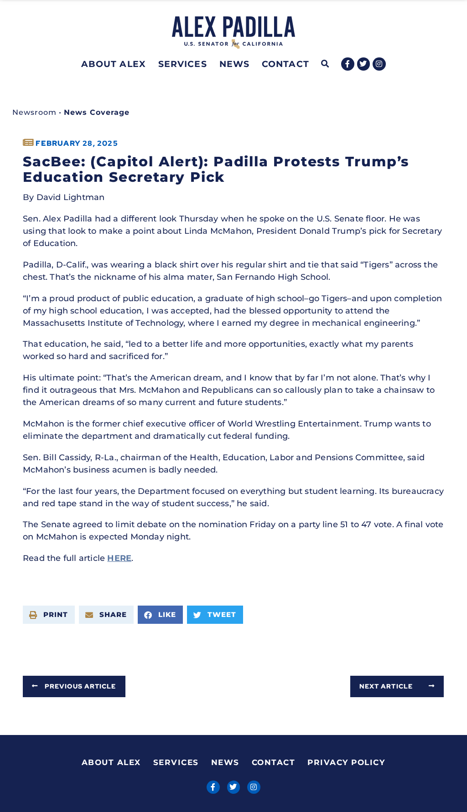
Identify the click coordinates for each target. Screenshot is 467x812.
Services (182, 63)
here (119, 558)
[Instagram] (379, 64)
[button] (325, 64)
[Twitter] (363, 64)
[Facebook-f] (347, 64)
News (234, 63)
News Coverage (97, 112)
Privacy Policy (346, 762)
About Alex (113, 63)
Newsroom (34, 112)
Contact (285, 63)
